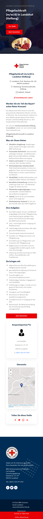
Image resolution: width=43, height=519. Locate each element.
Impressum (21, 511)
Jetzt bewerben (14, 32)
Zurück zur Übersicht (21, 513)
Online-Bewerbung (21, 517)
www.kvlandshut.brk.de (20, 507)
